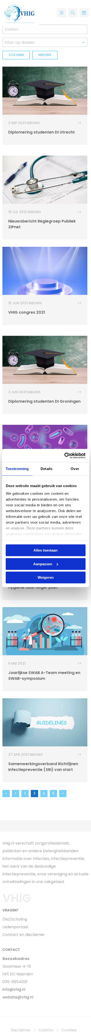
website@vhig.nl (17, 997)
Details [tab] (46, 469)
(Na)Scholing (14, 919)
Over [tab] (75, 469)
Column (16, 54)
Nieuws (44, 54)
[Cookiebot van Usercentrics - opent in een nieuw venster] (64, 455)
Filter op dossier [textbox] (20, 42)
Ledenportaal (15, 927)
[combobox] (44, 42)
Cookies (68, 1030)
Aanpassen (42, 564)
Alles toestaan (45, 550)
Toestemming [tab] (17, 469)
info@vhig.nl (13, 989)
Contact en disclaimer (23, 934)
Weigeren (46, 577)
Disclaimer (21, 1030)
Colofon (46, 1030)
